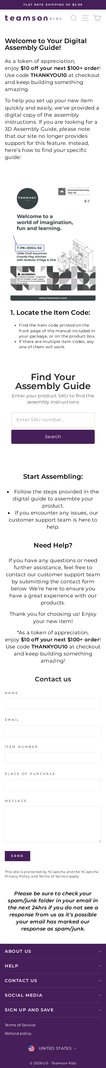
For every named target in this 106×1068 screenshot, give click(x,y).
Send (17, 856)
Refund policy (18, 1033)
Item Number (21, 747)
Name (11, 693)
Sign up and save (29, 1009)
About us (18, 951)
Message (16, 801)
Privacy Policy (17, 876)
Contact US (21, 980)
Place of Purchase (30, 774)
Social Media (23, 995)
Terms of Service (53, 876)
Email (12, 720)
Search (53, 436)
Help (11, 966)
